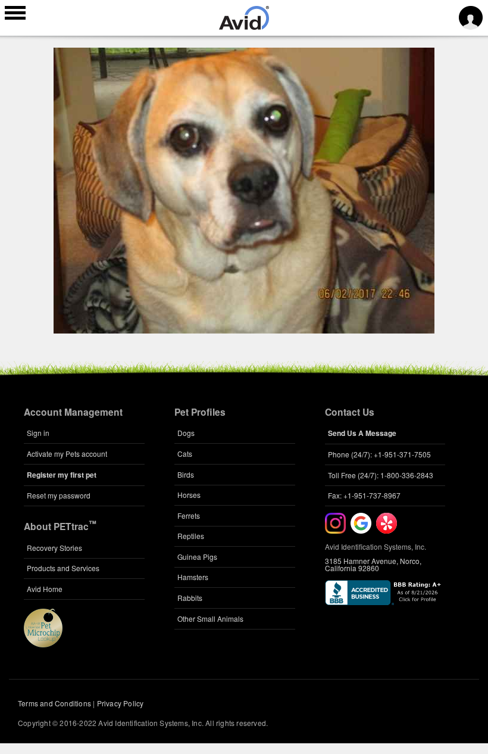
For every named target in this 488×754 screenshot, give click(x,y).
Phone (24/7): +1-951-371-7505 (379, 454)
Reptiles (190, 536)
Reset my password (58, 495)
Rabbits (189, 598)
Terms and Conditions (54, 703)
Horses (189, 495)
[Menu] (15, 14)
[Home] (244, 26)
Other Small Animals (210, 618)
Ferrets (188, 515)
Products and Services (63, 568)
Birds (185, 474)
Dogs (186, 433)
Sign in (38, 433)
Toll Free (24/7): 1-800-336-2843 (380, 475)
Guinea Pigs (197, 557)
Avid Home (44, 589)
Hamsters (192, 577)
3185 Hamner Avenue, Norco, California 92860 (373, 564)
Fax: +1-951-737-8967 (364, 495)
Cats (184, 453)
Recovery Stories (54, 548)
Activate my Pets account (67, 453)
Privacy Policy (120, 703)
